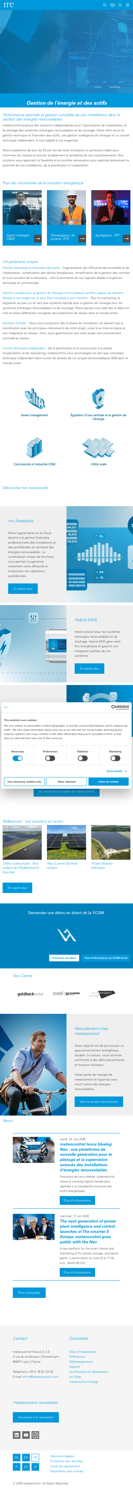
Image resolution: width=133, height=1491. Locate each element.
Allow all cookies (108, 781)
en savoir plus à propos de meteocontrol (66, 791)
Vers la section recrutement (99, 1102)
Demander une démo (64, 958)
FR (35, 1457)
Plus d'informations (77, 1200)
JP (35, 1467)
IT (16, 1467)
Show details (114, 771)
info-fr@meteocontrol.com (40, 1377)
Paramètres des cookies (66, 1471)
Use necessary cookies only (24, 781)
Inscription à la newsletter (36, 1417)
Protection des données (66, 1461)
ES (26, 1467)
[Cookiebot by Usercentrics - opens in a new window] (114, 707)
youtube (26, 1435)
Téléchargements (81, 1362)
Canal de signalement (65, 1466)
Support (74, 1367)
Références (77, 1357)
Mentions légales (62, 1456)
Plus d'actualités (29, 1293)
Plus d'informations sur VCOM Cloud (106, 958)
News (7, 1120)
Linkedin (16, 1435)
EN (26, 1457)
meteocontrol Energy (83, 1382)
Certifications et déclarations (88, 1372)
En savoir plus (23, 589)
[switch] (50, 758)
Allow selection (66, 781)
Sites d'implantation (82, 1352)
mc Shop (75, 1377)
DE (17, 1457)
